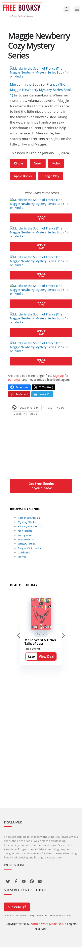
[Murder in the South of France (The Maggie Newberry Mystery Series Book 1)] (41, 72)
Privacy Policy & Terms (61, 915)
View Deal (46, 656)
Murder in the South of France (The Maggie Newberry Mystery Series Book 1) (41, 89)
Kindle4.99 (41, 218)
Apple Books (23, 176)
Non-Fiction (25, 531)
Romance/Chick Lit (29, 517)
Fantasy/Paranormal (30, 526)
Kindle (18, 163)
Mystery (19, 413)
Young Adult (25, 535)
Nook (38, 163)
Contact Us (42, 915)
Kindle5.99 (41, 304)
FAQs (32, 915)
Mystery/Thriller (27, 522)
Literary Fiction (27, 544)
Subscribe (15, 907)
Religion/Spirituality (29, 548)
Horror (22, 557)
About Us (9, 915)
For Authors (21, 915)
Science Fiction (26, 539)
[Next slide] (63, 635)
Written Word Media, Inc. (47, 924)
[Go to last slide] (18, 635)
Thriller (41, 634)
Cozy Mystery (29, 407)
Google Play (50, 176)
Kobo (56, 163)
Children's (24, 552)
